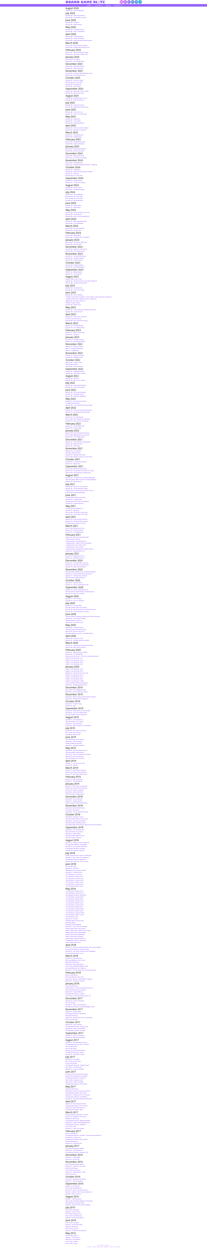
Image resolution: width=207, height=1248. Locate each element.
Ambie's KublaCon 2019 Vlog (73, 743)
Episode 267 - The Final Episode (74, 10)
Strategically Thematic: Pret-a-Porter (76, 1106)
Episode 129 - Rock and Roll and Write (76, 519)
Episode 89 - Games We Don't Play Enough (77, 710)
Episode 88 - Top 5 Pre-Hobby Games (76, 712)
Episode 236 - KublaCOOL (72, 119)
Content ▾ (98, 5)
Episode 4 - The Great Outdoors (74, 1217)
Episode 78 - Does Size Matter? (74, 756)
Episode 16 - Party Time (72, 1159)
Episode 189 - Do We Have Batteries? (76, 283)
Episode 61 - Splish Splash (73, 833)
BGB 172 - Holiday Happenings (74, 348)
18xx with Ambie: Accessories (74, 831)
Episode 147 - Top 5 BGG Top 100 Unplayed (77, 442)
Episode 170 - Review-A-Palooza (74, 355)
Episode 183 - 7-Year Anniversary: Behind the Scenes (80, 309)
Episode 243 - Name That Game (74, 93)
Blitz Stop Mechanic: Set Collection (75, 968)
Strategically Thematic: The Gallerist (76, 1097)
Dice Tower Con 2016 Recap (73, 1216)
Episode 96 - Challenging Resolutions (76, 685)
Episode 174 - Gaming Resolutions (75, 341)
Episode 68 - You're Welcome (73, 799)
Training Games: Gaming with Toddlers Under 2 (79, 549)
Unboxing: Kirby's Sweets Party (74, 920)
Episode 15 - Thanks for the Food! (75, 1166)
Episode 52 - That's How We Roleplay (76, 926)
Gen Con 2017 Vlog (70, 1048)
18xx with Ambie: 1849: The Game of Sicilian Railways (80, 479)
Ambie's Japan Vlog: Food (72, 942)
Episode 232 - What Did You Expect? (75, 130)
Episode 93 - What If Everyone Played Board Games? (80, 697)
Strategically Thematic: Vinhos (74, 1052)
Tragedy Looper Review (72, 403)
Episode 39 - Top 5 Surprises (73, 1024)
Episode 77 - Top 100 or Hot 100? (75, 763)
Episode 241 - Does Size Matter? (74, 100)
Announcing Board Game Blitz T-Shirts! (76, 1114)
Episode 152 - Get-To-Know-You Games (77, 421)
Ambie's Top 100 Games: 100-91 (74, 681)
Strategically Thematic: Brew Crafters (76, 1139)
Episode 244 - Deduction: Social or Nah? (77, 91)
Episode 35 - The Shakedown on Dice (76, 1042)
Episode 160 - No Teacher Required (75, 392)
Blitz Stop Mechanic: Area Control (75, 960)
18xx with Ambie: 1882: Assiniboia (75, 577)
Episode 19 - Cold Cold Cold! (73, 1143)
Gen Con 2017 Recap (71, 1046)
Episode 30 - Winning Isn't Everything (76, 1076)
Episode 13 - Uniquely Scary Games (75, 1179)
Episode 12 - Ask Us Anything (73, 1181)
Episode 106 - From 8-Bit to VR (74, 622)
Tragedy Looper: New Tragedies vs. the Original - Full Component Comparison (88, 297)
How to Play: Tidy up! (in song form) (76, 468)
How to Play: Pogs (70, 866)
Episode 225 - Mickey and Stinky (74, 155)
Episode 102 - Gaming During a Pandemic (77, 640)
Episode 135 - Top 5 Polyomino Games (76, 488)
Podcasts (89, 1247)
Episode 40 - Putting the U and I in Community (78, 1017)
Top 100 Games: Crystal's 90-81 (74, 909)
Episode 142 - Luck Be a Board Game (76, 462)
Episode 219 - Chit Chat (72, 173)
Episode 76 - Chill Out (71, 765)
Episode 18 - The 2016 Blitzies (74, 1150)
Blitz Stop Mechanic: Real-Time (74, 977)
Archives (118, 1247)
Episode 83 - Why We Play (72, 734)
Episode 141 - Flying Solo (72, 463)
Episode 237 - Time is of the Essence (76, 114)
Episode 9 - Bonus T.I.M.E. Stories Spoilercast (78, 1192)
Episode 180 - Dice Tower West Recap (76, 320)
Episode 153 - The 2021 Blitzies (74, 417)
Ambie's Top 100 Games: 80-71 (74, 677)
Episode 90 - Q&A (70, 705)
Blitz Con (113, 1247)
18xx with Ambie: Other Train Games (76, 607)
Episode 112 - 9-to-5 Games (73, 598)
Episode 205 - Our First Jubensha (74, 228)
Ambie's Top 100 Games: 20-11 (74, 660)
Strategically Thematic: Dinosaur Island (77, 949)
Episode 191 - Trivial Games (73, 274)
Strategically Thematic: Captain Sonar (76, 1026)
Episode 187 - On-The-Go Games (74, 290)
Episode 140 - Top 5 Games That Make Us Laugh (79, 470)
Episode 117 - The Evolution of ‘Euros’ (76, 576)
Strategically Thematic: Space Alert (76, 1093)
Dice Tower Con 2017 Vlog (73, 1061)
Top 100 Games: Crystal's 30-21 (74, 880)
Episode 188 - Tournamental (73, 288)
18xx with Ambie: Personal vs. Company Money (79, 633)
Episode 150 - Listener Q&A (73, 428)
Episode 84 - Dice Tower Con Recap (75, 730)
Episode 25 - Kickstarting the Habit (75, 1104)
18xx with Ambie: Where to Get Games (76, 819)
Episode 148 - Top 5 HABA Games (75, 437)
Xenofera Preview (70, 1174)
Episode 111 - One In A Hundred (74, 600)
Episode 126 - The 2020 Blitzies (74, 532)
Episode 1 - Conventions (72, 1237)
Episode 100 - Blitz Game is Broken (75, 647)
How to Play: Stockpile (72, 1222)
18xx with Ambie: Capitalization (74, 752)
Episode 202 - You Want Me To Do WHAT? (77, 237)
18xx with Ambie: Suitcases (73, 620)
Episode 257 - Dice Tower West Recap (76, 45)
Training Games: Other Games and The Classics (79, 490)
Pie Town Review (70, 1003)
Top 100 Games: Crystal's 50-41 (74, 893)
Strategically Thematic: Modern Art (75, 859)
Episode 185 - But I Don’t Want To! (75, 301)
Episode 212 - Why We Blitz (73, 205)
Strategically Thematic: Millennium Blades (77, 1120)
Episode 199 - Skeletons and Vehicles (76, 249)
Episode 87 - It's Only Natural (73, 719)
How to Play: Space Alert (72, 1170)
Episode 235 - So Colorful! (72, 121)
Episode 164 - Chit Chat (72, 378)
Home (89, 5)
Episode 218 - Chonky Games (73, 180)
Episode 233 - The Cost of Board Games (77, 128)
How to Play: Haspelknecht (73, 1188)
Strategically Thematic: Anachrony (75, 940)
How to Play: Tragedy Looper (74, 1080)
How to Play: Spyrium (71, 1235)
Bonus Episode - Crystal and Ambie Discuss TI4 (79, 988)
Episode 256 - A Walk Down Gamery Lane (77, 47)
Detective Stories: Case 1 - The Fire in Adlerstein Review (81, 656)
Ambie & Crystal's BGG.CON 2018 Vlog (76, 803)
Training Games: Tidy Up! (72, 539)
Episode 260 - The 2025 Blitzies (74, 36)
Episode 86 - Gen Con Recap (73, 723)
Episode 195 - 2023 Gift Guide (73, 260)
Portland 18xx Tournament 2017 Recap (76, 1074)
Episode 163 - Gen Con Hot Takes (75, 380)
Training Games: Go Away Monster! (75, 541)
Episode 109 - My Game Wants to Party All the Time (80, 609)
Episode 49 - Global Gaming (73, 958)
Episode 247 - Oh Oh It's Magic (74, 80)
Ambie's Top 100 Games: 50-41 (74, 669)
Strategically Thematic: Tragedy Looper (77, 1065)
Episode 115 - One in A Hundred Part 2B (76, 584)
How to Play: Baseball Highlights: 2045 (76, 966)
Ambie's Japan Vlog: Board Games (75, 938)
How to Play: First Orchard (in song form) (77, 419)
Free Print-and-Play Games (73, 318)
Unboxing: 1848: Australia (72, 453)
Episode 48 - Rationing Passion (74, 964)
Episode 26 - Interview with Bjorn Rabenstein (78, 1099)
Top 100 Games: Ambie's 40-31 (74, 886)
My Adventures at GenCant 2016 (74, 1203)
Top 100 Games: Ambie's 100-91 (74, 914)
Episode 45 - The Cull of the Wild (74, 981)
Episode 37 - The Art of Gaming (74, 1035)
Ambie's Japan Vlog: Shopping (74, 936)
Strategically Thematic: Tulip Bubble (76, 844)
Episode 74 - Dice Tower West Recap (76, 774)
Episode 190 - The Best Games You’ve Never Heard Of (81, 281)
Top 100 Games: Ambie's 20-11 (74, 876)
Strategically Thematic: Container (75, 1030)
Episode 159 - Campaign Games (74, 394)
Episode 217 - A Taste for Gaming (75, 182)
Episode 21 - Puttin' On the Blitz (74, 1128)
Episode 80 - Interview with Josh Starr (76, 750)
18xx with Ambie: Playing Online (74, 794)
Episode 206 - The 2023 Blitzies (74, 223)
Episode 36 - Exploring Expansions (75, 1037)
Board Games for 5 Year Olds (73, 82)
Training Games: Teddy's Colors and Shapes (78, 543)
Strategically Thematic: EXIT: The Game (77, 1044)
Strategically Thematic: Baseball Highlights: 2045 (79, 1006)
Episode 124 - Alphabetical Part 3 (75, 551)
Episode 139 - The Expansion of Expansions (78, 472)
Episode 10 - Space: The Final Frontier (76, 1190)
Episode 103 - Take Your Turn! (74, 638)
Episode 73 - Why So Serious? (74, 779)
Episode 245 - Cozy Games (73, 86)
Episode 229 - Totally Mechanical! (75, 142)
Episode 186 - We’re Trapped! (73, 295)
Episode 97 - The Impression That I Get (76, 673)
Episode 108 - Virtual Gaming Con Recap (77, 611)
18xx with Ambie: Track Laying (74, 721)
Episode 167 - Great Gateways (74, 366)
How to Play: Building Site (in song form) (77, 435)
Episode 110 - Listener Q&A (73, 605)
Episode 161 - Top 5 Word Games (75, 387)
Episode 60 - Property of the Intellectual (77, 842)
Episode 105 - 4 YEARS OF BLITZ (74, 627)
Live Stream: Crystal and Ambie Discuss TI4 (78, 996)
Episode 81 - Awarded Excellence (74, 745)
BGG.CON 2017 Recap (71, 1015)
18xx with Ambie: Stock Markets (74, 739)
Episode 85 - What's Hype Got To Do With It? (78, 725)
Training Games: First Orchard (74, 547)
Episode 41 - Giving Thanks (73, 1011)
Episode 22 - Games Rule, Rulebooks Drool (77, 1122)
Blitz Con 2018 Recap (71, 975)
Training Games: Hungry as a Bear (75, 523)
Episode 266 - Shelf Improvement (75, 15)
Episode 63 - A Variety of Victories (75, 821)
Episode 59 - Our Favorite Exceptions (76, 846)
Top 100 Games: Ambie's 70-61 (74, 903)
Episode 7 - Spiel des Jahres (73, 1199)
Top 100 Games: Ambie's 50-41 (74, 891)
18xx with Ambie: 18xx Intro (73, 837)
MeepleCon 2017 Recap (72, 1118)
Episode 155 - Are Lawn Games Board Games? (78, 410)
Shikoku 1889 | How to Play (73, 279)
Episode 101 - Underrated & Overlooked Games (79, 645)
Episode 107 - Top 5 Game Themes (75, 618)
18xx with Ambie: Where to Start (75, 835)
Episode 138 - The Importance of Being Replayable (80, 477)
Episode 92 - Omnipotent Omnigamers (76, 698)
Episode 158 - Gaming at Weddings (75, 396)
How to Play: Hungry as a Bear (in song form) (78, 457)
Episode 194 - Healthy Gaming (74, 265)
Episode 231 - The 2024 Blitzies (74, 135)
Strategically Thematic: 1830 (73, 1109)
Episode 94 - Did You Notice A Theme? (76, 692)
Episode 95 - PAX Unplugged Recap (75, 690)
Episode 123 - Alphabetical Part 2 (75, 556)
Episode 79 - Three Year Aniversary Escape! (78, 754)
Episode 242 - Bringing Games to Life (76, 98)
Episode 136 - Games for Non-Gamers (76, 486)
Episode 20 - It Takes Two (73, 1137)
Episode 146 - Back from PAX (73, 444)
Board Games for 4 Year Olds (73, 175)
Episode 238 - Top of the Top (74, 112)
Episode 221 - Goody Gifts (73, 169)
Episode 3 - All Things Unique (73, 1224)
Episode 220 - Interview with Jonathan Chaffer (78, 171)
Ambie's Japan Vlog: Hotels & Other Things (78, 930)
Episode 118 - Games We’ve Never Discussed (78, 574)
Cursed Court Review (71, 986)
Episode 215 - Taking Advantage (74, 189)
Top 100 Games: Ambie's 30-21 (74, 882)
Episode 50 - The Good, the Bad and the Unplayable (80, 951)
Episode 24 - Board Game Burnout (75, 1107)
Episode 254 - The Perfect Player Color (76, 54)
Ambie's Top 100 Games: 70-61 (74, 675)
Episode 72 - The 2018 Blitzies (74, 781)
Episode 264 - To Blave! (72, 22)
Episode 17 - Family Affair (72, 1157)
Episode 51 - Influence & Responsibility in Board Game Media (83, 947)
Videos (94, 1247)
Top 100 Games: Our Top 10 (73, 874)
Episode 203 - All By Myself (73, 235)
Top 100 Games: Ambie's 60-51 (74, 899)
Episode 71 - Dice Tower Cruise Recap (76, 786)
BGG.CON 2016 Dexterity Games (74, 1164)
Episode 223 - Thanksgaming (73, 163)
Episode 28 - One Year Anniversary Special (77, 1091)
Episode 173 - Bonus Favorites (74, 346)
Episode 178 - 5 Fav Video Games (74, 327)
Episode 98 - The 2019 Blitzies (74, 654)
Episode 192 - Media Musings (73, 272)
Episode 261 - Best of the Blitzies (75, 31)
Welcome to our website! (72, 1239)
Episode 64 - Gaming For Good (74, 817)
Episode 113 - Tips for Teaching (74, 593)
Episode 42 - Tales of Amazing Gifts (76, 1004)
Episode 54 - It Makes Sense (73, 872)
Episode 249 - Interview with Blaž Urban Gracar (79, 73)
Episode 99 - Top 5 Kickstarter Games (76, 652)
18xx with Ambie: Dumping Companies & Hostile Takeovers (82, 616)
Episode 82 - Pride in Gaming (73, 741)
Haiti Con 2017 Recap (71, 1019)
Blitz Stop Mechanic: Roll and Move (75, 990)
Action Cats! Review (71, 1063)
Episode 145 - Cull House (72, 446)
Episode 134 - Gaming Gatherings (75, 492)
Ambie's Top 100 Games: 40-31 (74, 664)
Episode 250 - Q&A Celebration (74, 68)
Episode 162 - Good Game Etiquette (75, 385)
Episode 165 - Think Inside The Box (75, 373)
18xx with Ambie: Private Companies (76, 714)
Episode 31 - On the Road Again (74, 1069)
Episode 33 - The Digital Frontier (74, 1054)
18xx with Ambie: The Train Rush (74, 758)
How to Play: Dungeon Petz (73, 1213)
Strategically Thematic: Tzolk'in (74, 994)
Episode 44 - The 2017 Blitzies (74, 992)
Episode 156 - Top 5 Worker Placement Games (79, 405)
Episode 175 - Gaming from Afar (74, 339)
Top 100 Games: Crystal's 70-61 (74, 901)
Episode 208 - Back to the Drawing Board (77, 216)
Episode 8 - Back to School (73, 1194)
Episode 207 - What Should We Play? (76, 221)
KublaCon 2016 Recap (71, 1226)
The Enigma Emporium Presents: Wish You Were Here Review (83, 824)
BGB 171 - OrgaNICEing (72, 350)
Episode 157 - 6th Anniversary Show (75, 401)
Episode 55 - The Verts (72, 868)
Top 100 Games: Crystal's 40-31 (74, 884)
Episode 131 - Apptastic (72, 510)
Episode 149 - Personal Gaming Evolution (77, 433)
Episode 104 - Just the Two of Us (75, 631)
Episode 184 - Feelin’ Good (73, 304)
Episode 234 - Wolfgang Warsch (74, 123)
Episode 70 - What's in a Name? (74, 790)
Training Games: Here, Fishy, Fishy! (75, 545)
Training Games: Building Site (74, 508)
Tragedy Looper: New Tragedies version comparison (81, 299)
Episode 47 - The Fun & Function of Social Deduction (80, 970)
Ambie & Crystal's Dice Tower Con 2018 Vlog (78, 855)
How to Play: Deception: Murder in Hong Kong (79, 1201)
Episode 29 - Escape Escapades (74, 1082)
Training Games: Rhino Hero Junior (75, 497)
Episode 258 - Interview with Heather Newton (78, 40)
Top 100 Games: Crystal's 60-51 (74, 897)
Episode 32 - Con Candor (72, 1059)
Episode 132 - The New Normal (74, 503)
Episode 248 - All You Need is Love (75, 75)
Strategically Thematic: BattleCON (75, 1013)
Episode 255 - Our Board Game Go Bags (76, 52)
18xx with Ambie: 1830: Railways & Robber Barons (79, 591)
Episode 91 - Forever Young (73, 704)
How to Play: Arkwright (72, 1210)
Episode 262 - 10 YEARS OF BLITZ (74, 29)
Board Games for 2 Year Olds (73, 198)
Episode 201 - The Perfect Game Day (76, 242)
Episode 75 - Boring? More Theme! (75, 770)
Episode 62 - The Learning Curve (74, 829)
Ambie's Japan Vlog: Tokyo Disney (75, 928)
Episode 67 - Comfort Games (73, 801)
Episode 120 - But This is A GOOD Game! (77, 565)
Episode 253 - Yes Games (72, 59)
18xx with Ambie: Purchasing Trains (75, 629)
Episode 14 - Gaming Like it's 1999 (75, 1172)
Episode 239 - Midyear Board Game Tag (76, 107)
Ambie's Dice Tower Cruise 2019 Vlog (76, 788)
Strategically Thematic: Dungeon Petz (76, 1152)
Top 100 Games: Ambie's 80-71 (74, 907)
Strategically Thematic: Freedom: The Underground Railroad (83, 1135)
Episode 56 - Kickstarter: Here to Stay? (76, 861)
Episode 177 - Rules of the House (75, 332)
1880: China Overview (71, 364)
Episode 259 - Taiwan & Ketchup (74, 38)
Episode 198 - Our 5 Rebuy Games (75, 251)
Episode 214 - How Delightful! (74, 194)
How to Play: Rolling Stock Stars (75, 528)
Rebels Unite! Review (71, 1141)
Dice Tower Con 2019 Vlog (73, 732)
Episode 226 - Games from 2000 (74, 151)
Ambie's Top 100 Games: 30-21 (74, 662)
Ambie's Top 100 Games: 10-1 (74, 658)
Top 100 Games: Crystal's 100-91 (74, 913)
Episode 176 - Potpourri (72, 334)
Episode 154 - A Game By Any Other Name (77, 412)
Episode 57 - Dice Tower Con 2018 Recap (77, 857)
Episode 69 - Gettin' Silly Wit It (74, 792)
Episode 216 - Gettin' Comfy (73, 187)
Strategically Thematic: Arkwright (75, 1124)
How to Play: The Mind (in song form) (76, 512)
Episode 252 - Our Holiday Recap (74, 61)
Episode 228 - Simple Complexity (74, 144)
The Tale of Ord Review (72, 810)
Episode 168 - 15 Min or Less (73, 362)
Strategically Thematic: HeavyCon (75, 1078)
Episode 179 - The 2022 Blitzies (74, 325)
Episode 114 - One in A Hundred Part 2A (76, 589)
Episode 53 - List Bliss (71, 918)
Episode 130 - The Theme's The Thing (76, 514)
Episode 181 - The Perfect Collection (76, 316)
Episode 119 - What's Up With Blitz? (75, 567)
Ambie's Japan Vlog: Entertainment (75, 932)
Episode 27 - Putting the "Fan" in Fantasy (77, 1095)
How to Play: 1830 (70, 1126)
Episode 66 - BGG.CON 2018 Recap (75, 808)
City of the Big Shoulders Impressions (76, 683)
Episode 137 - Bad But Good (73, 481)
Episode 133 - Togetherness (73, 499)
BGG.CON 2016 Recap (71, 1168)
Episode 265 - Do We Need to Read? (75, 17)
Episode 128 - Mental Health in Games (76, 521)
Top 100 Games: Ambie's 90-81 (74, 911)
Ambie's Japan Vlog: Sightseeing (75, 934)
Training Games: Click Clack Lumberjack (77, 501)
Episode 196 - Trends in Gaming (74, 258)
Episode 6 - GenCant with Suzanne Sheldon (78, 1205)
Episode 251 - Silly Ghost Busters (75, 66)
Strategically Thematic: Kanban (74, 1148)
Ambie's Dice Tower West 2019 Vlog (75, 772)
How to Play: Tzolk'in (71, 1241)
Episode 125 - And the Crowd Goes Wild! (77, 537)
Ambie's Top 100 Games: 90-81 (74, 679)
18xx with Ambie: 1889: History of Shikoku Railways (80, 572)
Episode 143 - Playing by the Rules (75, 455)
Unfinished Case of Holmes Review (75, 870)
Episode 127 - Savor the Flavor (74, 530)
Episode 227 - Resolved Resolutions (75, 149)
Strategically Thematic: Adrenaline (75, 895)
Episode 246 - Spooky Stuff (73, 84)
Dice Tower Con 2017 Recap (73, 1067)
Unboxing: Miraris (70, 922)
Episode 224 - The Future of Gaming (76, 158)
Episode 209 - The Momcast (73, 214)
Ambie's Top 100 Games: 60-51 (74, 671)
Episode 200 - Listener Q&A (73, 244)
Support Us (118, 5)
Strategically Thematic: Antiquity (75, 848)
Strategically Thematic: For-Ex (74, 953)
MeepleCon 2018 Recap (72, 962)
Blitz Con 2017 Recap (71, 1133)
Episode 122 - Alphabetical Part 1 (75, 558)
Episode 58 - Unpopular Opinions (74, 850)
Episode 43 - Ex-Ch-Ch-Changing (74, 1001)
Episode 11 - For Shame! (72, 1186)
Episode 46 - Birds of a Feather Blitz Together (78, 979)
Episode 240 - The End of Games (74, 105)
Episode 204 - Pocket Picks (73, 230)
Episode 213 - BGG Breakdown (74, 200)
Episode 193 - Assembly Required (75, 267)
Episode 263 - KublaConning (73, 24)
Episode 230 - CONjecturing (73, 137)
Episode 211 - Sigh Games (72, 207)
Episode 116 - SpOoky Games (73, 582)
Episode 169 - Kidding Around (73, 357)
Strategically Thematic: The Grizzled (76, 1084)
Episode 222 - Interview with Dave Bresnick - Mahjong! (81, 164)
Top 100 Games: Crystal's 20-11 (74, 878)
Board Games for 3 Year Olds (73, 196)
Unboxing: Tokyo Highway (73, 924)
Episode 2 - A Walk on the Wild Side (75, 1230)
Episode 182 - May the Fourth (74, 311)
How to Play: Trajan (71, 1243)
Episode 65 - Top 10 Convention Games (76, 812)
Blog (98, 1247)
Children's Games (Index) (72, 303)
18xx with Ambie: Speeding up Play (75, 823)
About (108, 5)
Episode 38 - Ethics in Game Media (75, 1028)
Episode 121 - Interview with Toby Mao (76, 563)
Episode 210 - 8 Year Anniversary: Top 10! (77, 212)
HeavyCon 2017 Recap (71, 1089)
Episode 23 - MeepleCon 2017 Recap (75, 1116)
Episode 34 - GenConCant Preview (75, 1050)
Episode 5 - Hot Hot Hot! (72, 1212)
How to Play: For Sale (71, 1228)
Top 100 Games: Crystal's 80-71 (74, 905)
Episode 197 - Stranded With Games (75, 256)
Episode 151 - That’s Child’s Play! (74, 426)
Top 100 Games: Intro (71, 916)
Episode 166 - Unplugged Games (74, 371)
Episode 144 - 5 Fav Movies (73, 451)
